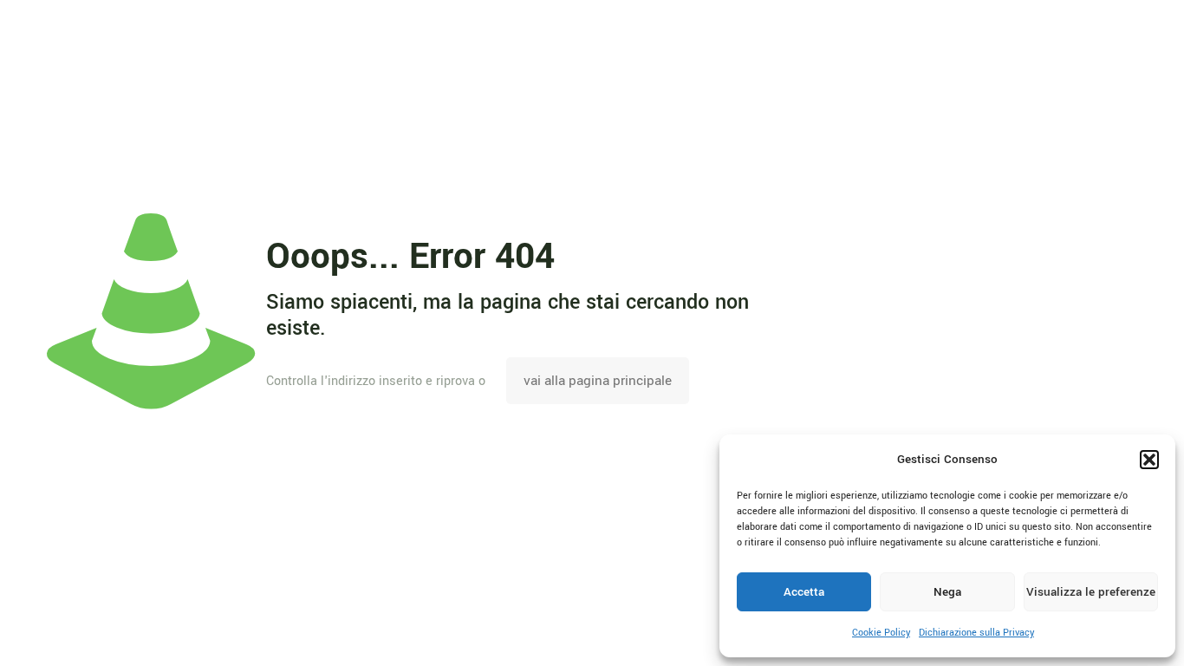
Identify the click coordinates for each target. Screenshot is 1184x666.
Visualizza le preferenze (1090, 592)
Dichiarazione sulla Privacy (976, 632)
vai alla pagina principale (598, 380)
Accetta (804, 592)
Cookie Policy (881, 632)
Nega (947, 592)
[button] (1149, 459)
